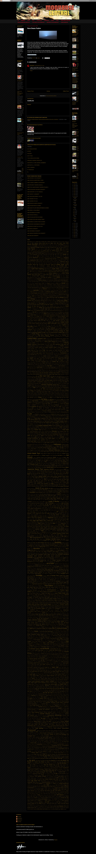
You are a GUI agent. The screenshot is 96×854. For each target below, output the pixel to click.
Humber (53, 458)
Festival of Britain (55, 410)
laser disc (63, 498)
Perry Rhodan (34, 588)
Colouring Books (31, 345)
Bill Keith (59, 296)
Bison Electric (38, 299)
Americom (55, 257)
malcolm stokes (56, 520)
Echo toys (64, 397)
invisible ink (60, 464)
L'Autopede (64, 494)
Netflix (57, 566)
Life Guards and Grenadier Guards (36, 503)
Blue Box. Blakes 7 (50, 304)
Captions (64, 325)
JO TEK (51, 473)
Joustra (67, 477)
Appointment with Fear (34, 270)
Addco (50, 250)
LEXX (61, 501)
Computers (66, 347)
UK (18, 20)
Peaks (40, 587)
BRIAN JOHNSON (55, 313)
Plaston (41, 594)
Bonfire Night (44, 309)
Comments (66, 345)
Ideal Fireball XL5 (51, 460)
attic (44, 277)
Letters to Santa (39, 501)
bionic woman (41, 297)
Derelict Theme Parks (44, 374)
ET (31, 405)
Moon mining (30, 551)
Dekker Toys (60, 371)
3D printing (61, 244)
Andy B (67, 261)
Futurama (42, 426)
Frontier (53, 425)
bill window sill (64, 296)
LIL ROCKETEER (41, 504)
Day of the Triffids (47, 370)
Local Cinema (61, 508)
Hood (55, 453)
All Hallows (42, 256)
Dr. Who (43, 389)
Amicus (58, 257)
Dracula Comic (52, 389)
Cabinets (64, 317)
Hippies (31, 450)
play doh (46, 594)
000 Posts (33, 241)
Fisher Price (48, 417)
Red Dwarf (54, 621)
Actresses (35, 250)
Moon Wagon (49, 553)
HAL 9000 (45, 444)
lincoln (50, 504)
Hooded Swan (59, 453)
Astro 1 (53, 274)
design (58, 374)
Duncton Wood (49, 390)
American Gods (50, 257)
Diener (67, 376)
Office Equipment (30, 578)
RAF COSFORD (57, 614)
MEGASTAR (66, 532)
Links (39, 507)
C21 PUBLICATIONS (32, 149)
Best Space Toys (34, 294)
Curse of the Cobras (31, 361)
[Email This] (45, 58)
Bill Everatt (56, 296)
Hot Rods (60, 455)
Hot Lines (55, 455)
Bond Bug (39, 309)
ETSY (38, 405)
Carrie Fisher (36, 328)
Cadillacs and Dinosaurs (33, 319)
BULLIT (55, 316)
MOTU (45, 558)
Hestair (58, 448)
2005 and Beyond (42, 244)
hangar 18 (43, 446)
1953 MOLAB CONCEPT (32, 235)
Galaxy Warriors (54, 428)
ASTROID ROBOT (36, 276)
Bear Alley (29, 293)
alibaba (61, 254)
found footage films (39, 422)
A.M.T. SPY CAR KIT (59, 246)
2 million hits (66, 241)
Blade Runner (60, 300)
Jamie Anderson (62, 467)
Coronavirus (63, 353)
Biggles (30, 296)
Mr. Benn (67, 558)
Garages (32, 429)
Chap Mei (67, 332)
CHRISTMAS (32, 338)
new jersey (61, 569)
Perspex (45, 588)
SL (27, 172)
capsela (35, 322)
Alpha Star (67, 256)
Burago (28, 317)
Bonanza (35, 309)
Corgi (43, 350)
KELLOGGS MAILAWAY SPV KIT (55, 485)
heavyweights (38, 448)
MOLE (28, 546)
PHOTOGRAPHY (51, 590)
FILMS (29, 414)
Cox (28, 357)
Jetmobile (38, 472)
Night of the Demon (52, 572)
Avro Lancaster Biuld (55, 280)
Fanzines (49, 409)
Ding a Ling (44, 377)
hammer (29, 446)
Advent (53, 250)
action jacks (47, 249)
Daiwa (38, 363)
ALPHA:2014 (29, 257)
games (28, 429)
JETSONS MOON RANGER (46, 472)
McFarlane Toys (35, 532)
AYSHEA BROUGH (64, 280)
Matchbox (37, 529)
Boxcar (48, 312)
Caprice (32, 322)
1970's (49, 241)
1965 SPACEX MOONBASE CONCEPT (36, 224)
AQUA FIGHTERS (41, 270)
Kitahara (33, 491)
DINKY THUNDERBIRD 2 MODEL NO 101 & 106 (43, 381)
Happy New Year (60, 446)
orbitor (41, 579)
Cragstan (52, 357)
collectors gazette (40, 344)
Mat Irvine (33, 529)
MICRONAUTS (30, 536)
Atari (61, 276)
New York (66, 570)
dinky (52, 377)
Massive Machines (36, 527)
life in (44, 503)
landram (44, 498)
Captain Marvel (57, 322)
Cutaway (67, 361)
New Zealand (30, 572)
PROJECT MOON (30, 602)
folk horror (47, 421)
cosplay (44, 355)
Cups (67, 360)
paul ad (43, 585)
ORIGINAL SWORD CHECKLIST (34, 160)
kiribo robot (29, 491)
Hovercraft (29, 458)
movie (56, 558)
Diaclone (30, 376)
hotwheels (38, 457)
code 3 (54, 342)
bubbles (64, 315)
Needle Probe (38, 566)
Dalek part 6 (51, 364)
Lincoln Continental (56, 504)
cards (49, 326)
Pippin (67, 591)
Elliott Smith (67, 400)
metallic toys (41, 534)
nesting (54, 566)
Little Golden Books (65, 507)
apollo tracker (62, 268)
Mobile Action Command (61, 540)
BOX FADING (39, 312)
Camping (58, 319)
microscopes (36, 536)
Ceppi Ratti (48, 332)
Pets (34, 590)
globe (46, 437)
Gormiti (56, 438)
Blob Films (48, 301)
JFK (57, 472)
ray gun (38, 618)
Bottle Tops (67, 310)
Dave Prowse (34, 367)
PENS (67, 587)
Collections (34, 344)
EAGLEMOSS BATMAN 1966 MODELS (39, 394)
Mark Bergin (35, 523)
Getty (38, 434)
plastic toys (37, 594)
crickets (40, 360)
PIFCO (36, 591)
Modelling (58, 542)
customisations (62, 361)
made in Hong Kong (32, 517)
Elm (32, 402)
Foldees (43, 421)
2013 (47, 244)
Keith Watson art (37, 485)
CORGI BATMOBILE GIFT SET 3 (45, 351)
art (28, 273)
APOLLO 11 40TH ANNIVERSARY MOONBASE (51, 267)
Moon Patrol (35, 551)
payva (37, 587)
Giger (39, 435)
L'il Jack (67, 494)
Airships (45, 253)
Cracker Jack (43, 357)
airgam (42, 253)
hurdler (59, 458)
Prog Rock (66, 601)
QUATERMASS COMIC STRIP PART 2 (47, 611)
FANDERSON (30, 409)
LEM (62, 499)
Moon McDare (66, 550)
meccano (44, 532)
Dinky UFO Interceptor (34, 383)
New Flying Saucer (49, 569)
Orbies (38, 579)
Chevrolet (29, 335)
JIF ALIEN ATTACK (61, 472)
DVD (33, 391)
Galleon (61, 428)
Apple (28, 270)
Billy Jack (36, 297)
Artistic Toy (60, 273)
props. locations (48, 608)
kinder (34, 489)
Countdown (48, 355)
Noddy (50, 573)
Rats (59, 617)
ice (35, 460)
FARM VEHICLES (61, 409)
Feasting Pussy (37, 410)
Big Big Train (61, 294)
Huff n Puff (49, 458)
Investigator (52, 464)
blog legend (41, 303)
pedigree (52, 587)
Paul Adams (49, 585)
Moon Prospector (48, 551)
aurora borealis (63, 277)
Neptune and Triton (49, 566)
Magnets (56, 519)
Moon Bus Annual (39, 550)
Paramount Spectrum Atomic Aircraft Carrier (52, 584)
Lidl (68, 501)
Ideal (47, 460)
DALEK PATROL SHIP (57, 364)
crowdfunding (51, 360)
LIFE (28, 503)
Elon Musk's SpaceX (37, 402)
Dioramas (49, 384)
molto (31, 546)
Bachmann (66, 281)
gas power (48, 429)
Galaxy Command (41, 428)
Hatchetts (44, 447)
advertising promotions (44, 251)
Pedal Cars (47, 587)
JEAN (38, 470)
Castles (67, 328)
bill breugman (40, 296)
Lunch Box (44, 516)
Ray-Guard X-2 (52, 618)
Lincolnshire (53, 505)
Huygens (63, 458)
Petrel (65, 588)
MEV (52, 534)
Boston (63, 310)
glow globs (49, 437)
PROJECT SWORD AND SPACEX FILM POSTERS (45, 602)
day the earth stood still (55, 370)
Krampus (49, 494)
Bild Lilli (36, 296)
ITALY (33, 20)
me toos (40, 532)
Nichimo (40, 572)
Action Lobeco (53, 249)
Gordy (46, 438)
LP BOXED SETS (63, 512)
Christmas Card (41, 338)
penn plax (64, 587)
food (58, 421)
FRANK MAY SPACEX (50, 424)
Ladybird (53, 496)
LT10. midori (47, 513)
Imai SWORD (64, 461)
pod (28, 597)
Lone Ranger (40, 510)
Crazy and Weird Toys (47, 358)
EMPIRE (55, 402)
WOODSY (32, 65)
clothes (33, 342)
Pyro (49, 610)
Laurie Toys (42, 499)
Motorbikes (36, 558)
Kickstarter (58, 488)
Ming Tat (65, 537)
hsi (46, 458)
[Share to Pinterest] (49, 58)
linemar (28, 507)
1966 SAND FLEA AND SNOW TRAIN (35, 219)
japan (67, 467)
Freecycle (29, 425)
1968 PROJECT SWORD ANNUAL (35, 184)
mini (68, 537)
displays (33, 386)
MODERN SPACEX (56, 543)
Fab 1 (55, 406)
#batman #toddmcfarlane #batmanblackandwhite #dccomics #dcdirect (42, 119)
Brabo (58, 312)
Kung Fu (59, 494)
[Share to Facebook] (48, 58)
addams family (46, 250)
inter (46, 464)
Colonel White (46, 344)
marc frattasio (58, 521)
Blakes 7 (66, 300)
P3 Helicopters (57, 581)
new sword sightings (39, 570)
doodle (58, 387)
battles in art (43, 291)
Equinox (44, 403)
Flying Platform (30, 421)
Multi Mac (35, 560)
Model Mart (46, 542)
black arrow (50, 299)
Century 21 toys (41, 332)
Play (44, 594)
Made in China (65, 516)
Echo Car (59, 397)
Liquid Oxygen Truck (46, 507)
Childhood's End (58, 335)
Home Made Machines (64, 451)
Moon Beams (62, 548)
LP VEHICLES (30, 169)
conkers (39, 348)
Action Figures (31, 249)
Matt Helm (38, 530)
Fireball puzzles (47, 414)
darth (28, 367)
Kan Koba (56, 483)
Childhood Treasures (49, 335)
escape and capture (56, 403)
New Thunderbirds (55, 570)
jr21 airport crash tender (56, 479)
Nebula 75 (33, 566)
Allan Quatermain (55, 256)
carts (57, 328)
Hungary (56, 458)
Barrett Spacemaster (52, 287)
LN (57, 508)
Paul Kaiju (56, 585)
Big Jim (65, 294)
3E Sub (65, 244)
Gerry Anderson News (55, 432)
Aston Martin (49, 274)
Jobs (54, 473)
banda (60, 283)
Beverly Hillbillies (40, 294)
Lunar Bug (50, 514)
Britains (28, 315)
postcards (46, 598)
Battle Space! (33, 291)
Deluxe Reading (36, 372)
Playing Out (59, 594)
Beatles (32, 293)
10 (46, 241)
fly (68, 419)
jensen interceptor (43, 470)
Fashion (67, 409)
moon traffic (44, 553)
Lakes (57, 496)
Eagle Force (59, 391)
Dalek (43, 363)
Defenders (47, 371)
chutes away (49, 340)
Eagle (43, 391)
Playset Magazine (36, 595)
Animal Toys (35, 264)
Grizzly (52, 441)
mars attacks (58, 523)
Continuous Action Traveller (54, 348)
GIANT (67, 434)
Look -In (49, 510)
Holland (62, 450)
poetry (30, 597)
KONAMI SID (54, 492)
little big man (57, 507)
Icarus (33, 460)
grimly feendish (46, 441)
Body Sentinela (66, 307)
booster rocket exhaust (48, 310)
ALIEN (64, 254)
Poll (59, 597)
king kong (45, 489)
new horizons (56, 569)
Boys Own (55, 312)
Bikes (33, 296)
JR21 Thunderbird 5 (55, 482)
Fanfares (35, 409)
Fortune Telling (32, 422)
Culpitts (61, 360)
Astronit (46, 276)
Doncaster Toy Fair (53, 387)
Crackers (48, 357)
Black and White (44, 299)
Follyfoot (51, 421)
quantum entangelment (54, 610)
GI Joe (63, 434)
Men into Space (49, 533)
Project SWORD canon (55, 604)
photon (58, 590)
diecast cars (64, 376)
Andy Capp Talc (30, 263)
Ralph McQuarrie (42, 615)
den (60, 372)
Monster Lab (60, 546)
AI (58, 251)
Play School (51, 594)
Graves (47, 439)
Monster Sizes (66, 546)
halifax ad (49, 444)
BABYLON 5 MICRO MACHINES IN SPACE (56, 281)
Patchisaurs (36, 585)
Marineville (31, 523)
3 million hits (51, 244)
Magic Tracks (48, 519)
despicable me (63, 374)
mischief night (40, 540)
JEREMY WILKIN (50, 470)
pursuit (45, 610)
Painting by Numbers (39, 582)
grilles (42, 441)
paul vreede (30, 587)
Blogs (62, 303)
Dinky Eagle (56, 377)
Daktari (41, 363)
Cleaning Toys (38, 341)
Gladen (67, 435)
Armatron (36, 271)
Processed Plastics (61, 600)
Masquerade (29, 527)
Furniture (37, 426)
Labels (28, 495)
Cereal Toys (61, 332)
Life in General (49, 503)
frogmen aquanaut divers (45, 425)
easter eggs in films (45, 397)
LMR (55, 508)
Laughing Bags (30, 499)
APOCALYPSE (30, 267)
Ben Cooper (54, 293)
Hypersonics (29, 460)
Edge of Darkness (57, 399)
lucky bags (52, 513)
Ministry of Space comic (31, 540)
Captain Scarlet (64, 322)
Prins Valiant (32, 600)
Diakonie (34, 376)
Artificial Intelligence (53, 273)
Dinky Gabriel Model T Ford (41, 378)
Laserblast (67, 498)
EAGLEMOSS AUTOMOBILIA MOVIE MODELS (46, 393)
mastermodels (50, 527)
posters (51, 598)
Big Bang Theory (55, 294)
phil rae (42, 590)
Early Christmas (65, 396)
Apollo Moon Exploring (37, 268)
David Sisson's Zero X (62, 368)
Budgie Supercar (43, 316)
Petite (62, 588)
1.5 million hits (43, 241)
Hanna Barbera (48, 446)
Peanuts (43, 587)
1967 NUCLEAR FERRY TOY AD (34, 196)
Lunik (48, 516)
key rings (51, 488)
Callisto (51, 319)
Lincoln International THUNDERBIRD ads (42, 505)
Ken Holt (67, 485)
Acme (68, 247)
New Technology (47, 570)
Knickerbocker (55, 491)
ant (55, 264)
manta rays (47, 521)
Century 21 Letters (43, 330)
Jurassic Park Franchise (42, 483)
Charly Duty (49, 333)
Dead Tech (38, 371)
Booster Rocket (40, 310)
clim (58, 341)
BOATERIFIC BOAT (35, 307)
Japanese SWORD (49, 469)
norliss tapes (29, 575)
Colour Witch (52, 344)
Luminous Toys (41, 514)
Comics (62, 346)
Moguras (56, 545)
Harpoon (28, 447)
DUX (30, 391)
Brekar (31, 313)
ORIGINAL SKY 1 (53, 579)
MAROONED (50, 523)
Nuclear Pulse (44, 576)
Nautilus (29, 566)
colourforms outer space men (62, 344)
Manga (38, 521)
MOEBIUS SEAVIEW (49, 545)
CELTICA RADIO (50, 329)
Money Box (42, 546)
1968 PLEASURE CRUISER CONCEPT (36, 189)
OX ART (52, 581)
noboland (43, 573)
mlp (53, 540)
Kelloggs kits (46, 485)
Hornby (67, 453)
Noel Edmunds (54, 573)
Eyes (52, 406)
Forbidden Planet (63, 421)
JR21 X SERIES (30, 167)
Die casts (52, 376)
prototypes (57, 608)
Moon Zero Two (55, 553)
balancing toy (53, 283)
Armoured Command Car (43, 271)
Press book (67, 598)
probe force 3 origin (52, 600)
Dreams (63, 389)
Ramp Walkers (56, 615)
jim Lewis (33, 473)
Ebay (51, 397)
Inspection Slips (42, 464)
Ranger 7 (36, 617)
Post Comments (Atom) (51, 95)
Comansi (37, 345)
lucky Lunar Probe (58, 513)
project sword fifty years (56, 605)
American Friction (43, 257)
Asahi (42, 274)
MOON (51, 548)
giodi (49, 435)
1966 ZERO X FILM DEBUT (33, 210)
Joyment (32, 479)
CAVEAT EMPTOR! (64, 22)
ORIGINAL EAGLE (46, 579)
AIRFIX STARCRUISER (36, 253)
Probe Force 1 (38, 600)
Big (51, 294)
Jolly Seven (45, 477)
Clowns (48, 342)
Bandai (63, 283)
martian (67, 523)
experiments (62, 405)
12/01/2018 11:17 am (39, 65)
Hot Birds (51, 455)
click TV (42, 341)
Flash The (32, 418)
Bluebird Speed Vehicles (58, 306)
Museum (29, 561)
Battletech (56, 291)
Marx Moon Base (41, 526)
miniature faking (42, 539)
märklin (46, 523)
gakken (28, 428)
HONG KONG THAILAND (65, 20)
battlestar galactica (50, 291)
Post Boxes (35, 598)
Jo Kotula (48, 473)
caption (60, 324)
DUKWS (38, 390)
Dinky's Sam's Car (38, 384)
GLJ (43, 437)
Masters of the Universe (58, 527)
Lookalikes (62, 510)
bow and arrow (29, 312)
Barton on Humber (65, 287)
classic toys (33, 341)
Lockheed (67, 508)
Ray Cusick (62, 617)
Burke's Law (41, 317)
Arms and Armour (52, 271)
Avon (50, 280)
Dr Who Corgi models (36, 389)
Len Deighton (66, 499)
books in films (33, 310)
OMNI (56, 578)
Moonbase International (63, 554)
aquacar (46, 270)
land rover (41, 498)
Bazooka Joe (61, 291)
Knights (60, 491)
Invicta (56, 464)
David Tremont (31, 370)
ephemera (37, 403)
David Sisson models (35, 368)
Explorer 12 (35, 406)
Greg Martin (39, 441)
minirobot (67, 539)
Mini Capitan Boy (30, 539)
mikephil (47, 537)
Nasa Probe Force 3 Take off (58, 565)
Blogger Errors (58, 303)
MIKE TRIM (43, 537)
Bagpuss (48, 283)
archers (59, 270)
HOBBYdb (42, 450)
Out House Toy (41, 581)
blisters (44, 301)
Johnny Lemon (42, 476)
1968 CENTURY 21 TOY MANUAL (35, 191)
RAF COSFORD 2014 (65, 614)
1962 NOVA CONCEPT (32, 228)
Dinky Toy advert (57, 381)
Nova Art (49, 575)
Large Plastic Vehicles (55, 498)
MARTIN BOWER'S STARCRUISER (42, 524)
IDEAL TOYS (66, 460)
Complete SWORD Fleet (39, 347)
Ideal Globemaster (58, 460)
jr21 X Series (63, 482)
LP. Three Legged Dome (36, 513)
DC (60, 370)
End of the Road (60, 402)
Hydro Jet (67, 458)
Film (67, 410)
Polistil (55, 597)
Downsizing (29, 389)
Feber (41, 410)
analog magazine (41, 258)
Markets (43, 523)
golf (39, 438)
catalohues (29, 329)
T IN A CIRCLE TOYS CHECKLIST (38, 22)
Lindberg (67, 505)
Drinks (31, 390)
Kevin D (38, 488)
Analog (37, 258)
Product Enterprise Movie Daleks (51, 601)
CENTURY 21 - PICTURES (33, 165)
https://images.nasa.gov (31, 54)
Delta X (31, 372)
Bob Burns (50, 307)
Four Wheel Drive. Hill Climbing (51, 422)
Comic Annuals (49, 345)
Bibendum (47, 294)
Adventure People (36, 251)
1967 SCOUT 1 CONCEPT (33, 194)
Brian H (49, 313)
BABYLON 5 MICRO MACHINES (42, 281)
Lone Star (45, 510)
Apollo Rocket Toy (48, 268)
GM (52, 437)
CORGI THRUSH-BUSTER (47, 353)
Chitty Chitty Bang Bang (40, 336)
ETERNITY (34, 405)
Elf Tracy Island (59, 400)
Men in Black (43, 533)
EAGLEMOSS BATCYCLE (59, 393)
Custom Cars (48, 361)
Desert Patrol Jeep (53, 374)
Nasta (64, 565)
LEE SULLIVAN (50, 499)
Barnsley (47, 287)
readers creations (42, 620)
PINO (61, 591)
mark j (39, 523)
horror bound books (35, 455)
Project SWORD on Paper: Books (44, 607)
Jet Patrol (29, 472)
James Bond (50, 467)
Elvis (43, 402)
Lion (41, 507)
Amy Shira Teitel (32, 258)
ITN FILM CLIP (60, 465)
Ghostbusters (56, 434)
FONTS (55, 421)
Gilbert (42, 435)
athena (64, 276)
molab (67, 545)
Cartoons (52, 328)
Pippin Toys (29, 593)
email (45, 402)
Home (48, 91)
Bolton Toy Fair (30, 309)
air (59, 251)
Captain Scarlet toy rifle (42, 324)
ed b (40, 399)
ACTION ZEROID (30, 250)
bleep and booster (36, 301)
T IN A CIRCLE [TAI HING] (33, 158)
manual (50, 521)
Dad (36, 363)
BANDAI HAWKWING (57, 284)
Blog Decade (52, 301)
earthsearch (36, 397)
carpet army (66, 326)
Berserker (29, 294)
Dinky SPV (64, 380)
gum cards (47, 442)
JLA (46, 473)
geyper (40, 434)
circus (56, 340)
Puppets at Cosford (40, 610)
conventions (61, 348)
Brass (64, 312)
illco (43, 461)
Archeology (55, 270)
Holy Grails (39, 451)
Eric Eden (48, 403)
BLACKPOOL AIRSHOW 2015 (41, 300)
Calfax (45, 319)
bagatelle (36, 283)
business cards (55, 317)
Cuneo (65, 360)
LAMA (67, 496)
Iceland (42, 460)
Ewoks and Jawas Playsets (48, 405)
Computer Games (52, 347)
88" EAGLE (40, 246)
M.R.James (56, 516)
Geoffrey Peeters (41, 431)
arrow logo (66, 271)
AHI (57, 251)
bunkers (67, 316)
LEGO (55, 499)
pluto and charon (57, 595)
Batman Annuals (30, 290)
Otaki (28, 581)
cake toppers (41, 319)
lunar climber (56, 514)
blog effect (57, 301)
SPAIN (28, 20)
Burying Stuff (46, 317)
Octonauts (61, 576)
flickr (42, 419)
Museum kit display (36, 561)
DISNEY (29, 386)
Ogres (36, 578)
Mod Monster (41, 542)
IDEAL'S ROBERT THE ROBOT (33, 461)
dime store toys (35, 377)
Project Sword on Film (32, 607)
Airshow (48, 253)
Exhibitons (56, 405)
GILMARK (46, 435)
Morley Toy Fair (55, 557)
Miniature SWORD (51, 539)
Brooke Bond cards (47, 315)
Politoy (57, 597)
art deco (30, 273)
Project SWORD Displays (35, 605)
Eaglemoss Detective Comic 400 (43, 396)
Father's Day (29, 410)
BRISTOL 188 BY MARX (63, 313)
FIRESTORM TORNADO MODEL (52, 415)
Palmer (47, 582)
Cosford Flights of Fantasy (41, 354)
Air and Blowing (63, 251)
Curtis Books (38, 361)
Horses (43, 455)
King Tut (63, 489)
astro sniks (29, 276)
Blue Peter (36, 306)
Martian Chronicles (31, 524)
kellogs (64, 485)
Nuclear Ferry (55, 575)
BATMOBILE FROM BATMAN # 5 (45, 290)
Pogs (33, 597)
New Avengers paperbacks (36, 568)
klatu (42, 491)
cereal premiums (54, 332)
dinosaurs (44, 384)
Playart (55, 594)
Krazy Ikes (53, 494)
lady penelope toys (48, 496)
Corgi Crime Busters (55, 351)
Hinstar (28, 450)
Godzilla (62, 437)
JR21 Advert (49, 479)
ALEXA (58, 254)
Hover (54, 457)
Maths (34, 530)
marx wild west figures (58, 526)
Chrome (39, 340)
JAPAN (52, 20)
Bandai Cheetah (36, 284)
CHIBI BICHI (41, 335)
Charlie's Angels (43, 333)
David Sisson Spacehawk (43, 368)
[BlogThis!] (46, 58)
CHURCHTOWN (44, 340)
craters (41, 358)
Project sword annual (60, 602)
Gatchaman (56, 429)
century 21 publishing (32, 332)
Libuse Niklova (64, 501)
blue (68, 303)
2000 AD (29, 243)
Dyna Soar (39, 391)
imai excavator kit (50, 461)
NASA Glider (41, 565)
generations (35, 431)
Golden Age (66, 437)
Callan (48, 319)
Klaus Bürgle (46, 491)
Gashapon (52, 429)
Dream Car (58, 389)
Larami (48, 498)
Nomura (59, 573)
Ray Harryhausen (45, 618)
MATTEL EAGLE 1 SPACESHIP (50, 530)
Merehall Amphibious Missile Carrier (60, 533)
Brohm (42, 315)
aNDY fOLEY (36, 263)
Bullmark (59, 316)
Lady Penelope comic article (61, 495)
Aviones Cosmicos (42, 280)
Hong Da (52, 453)
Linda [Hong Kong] (61, 505)
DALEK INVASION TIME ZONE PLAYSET (59, 363)
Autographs (39, 278)
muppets (67, 560)
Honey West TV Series (45, 453)
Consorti (47, 348)
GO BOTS (57, 437)
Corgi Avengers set (50, 350)
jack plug (41, 467)
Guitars (39, 442)
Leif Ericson (59, 499)
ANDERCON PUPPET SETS (63, 260)
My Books (52, 561)
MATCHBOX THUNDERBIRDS (57, 529)
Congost (35, 348)
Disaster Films (56, 384)
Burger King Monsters (34, 317)
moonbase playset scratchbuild (52, 556)
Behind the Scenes (41, 293)
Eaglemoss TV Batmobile (54, 396)
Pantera (54, 582)
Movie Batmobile (60, 558)
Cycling (28, 363)
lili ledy (46, 504)
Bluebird (51, 306)
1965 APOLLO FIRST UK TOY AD (34, 226)
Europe (40, 405)
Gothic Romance (62, 438)
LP (57, 512)
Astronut (50, 276)
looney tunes (66, 510)
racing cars (33, 614)
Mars (54, 523)
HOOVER (29, 153)
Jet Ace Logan (59, 470)
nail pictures (60, 563)
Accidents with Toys (54, 247)
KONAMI (40, 492)
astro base (58, 274)
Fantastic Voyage (44, 409)
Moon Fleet (55, 550)
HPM (44, 458)
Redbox (58, 621)
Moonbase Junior (32, 556)
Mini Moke (37, 539)
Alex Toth (54, 254)
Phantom (39, 590)
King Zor (67, 489)
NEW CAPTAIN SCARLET (57, 568)
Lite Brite (52, 507)
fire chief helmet (41, 414)
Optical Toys (34, 579)
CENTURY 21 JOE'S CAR (33, 330)
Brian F (46, 313)
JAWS (65, 469)
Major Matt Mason (38, 520)
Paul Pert (67, 585)
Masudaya (29, 529)
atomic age (29, 277)
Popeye (28, 598)
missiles (45, 540)
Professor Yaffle (61, 601)
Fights (65, 410)
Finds (33, 414)
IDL (39, 461)
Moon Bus (33, 550)
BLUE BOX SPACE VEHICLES (38, 304)
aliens (38, 256)
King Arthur (40, 489)
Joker (34, 477)
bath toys (40, 288)
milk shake (53, 537)
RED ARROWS (49, 621)
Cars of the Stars (46, 328)
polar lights (44, 597)
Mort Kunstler (60, 557)
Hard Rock (66, 446)
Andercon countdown (54, 260)
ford (68, 421)
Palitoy (44, 582)
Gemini (31, 431)
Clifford (46, 341)
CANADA (62, 319)
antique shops (60, 264)
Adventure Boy (29, 251)
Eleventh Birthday (49, 400)
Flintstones (60, 419)
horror (28, 455)
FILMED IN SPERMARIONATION (50, 412)
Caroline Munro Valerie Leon (59, 326)
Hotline (34, 457)
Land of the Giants (34, 498)
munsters (63, 560)
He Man (61, 447)
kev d (34, 488)
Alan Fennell (59, 253)
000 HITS (29, 241)
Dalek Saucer (64, 364)
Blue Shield (41, 306)
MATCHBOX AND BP (45, 529)
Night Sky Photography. (61, 572)
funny (65, 425)
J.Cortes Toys (33, 467)
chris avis (52, 336)
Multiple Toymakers (56, 560)
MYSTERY (50, 563)
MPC (64, 558)
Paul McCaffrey (61, 585)
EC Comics (54, 397)
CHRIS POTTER (57, 336)
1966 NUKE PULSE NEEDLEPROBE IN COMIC (38, 207)
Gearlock (60, 429)
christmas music (65, 338)
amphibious (66, 257)
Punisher (63, 608)
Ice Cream (38, 460)
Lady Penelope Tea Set (39, 496)
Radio (47, 614)
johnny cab (29, 476)
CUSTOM (43, 361)
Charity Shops (35, 334)
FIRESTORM (43, 415)
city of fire (59, 340)
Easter (40, 397)
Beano (67, 291)
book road (62, 309)
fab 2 (58, 406)
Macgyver (60, 516)
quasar (61, 610)
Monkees (48, 546)
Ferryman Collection (46, 410)
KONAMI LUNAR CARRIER (47, 492)
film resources (36, 412)
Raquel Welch (49, 617)
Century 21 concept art (64, 329)
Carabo (44, 326)
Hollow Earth (66, 450)
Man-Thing (67, 520)
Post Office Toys (41, 598)
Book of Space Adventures (55, 309)
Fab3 (65, 406)
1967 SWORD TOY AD (32, 198)
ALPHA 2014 (61, 256)
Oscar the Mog (66, 579)
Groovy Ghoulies (57, 441)
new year (62, 570)
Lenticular (29, 501)
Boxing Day (51, 312)
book (49, 309)
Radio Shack (51, 614)
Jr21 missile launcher (42, 480)
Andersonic (62, 261)
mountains (52, 558)
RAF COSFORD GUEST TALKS (32, 615)
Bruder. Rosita (60, 315)
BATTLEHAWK (38, 291)
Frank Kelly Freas (42, 424)
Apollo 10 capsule (39, 267)
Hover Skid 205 (60, 457)
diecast (60, 376)
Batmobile (36, 290)
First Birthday (32, 416)
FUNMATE (62, 425)
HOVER (29, 151)
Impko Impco (57, 463)
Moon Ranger (55, 551)
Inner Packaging (31, 464)
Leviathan (46, 501)
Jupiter (35, 483)
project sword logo (65, 605)
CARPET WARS (30, 328)
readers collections (32, 620)
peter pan (59, 588)
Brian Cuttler (41, 313)
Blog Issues (37, 303)
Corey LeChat (39, 350)
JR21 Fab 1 (30, 480)
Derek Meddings (36, 374)
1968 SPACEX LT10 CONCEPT (34, 178)
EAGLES (60, 396)
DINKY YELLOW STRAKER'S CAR (57, 383)
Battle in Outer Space (60, 290)
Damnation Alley (44, 365)
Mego (28, 533)
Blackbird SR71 (30, 300)
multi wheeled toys (41, 560)
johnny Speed (29, 477)
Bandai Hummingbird (65, 284)
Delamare (65, 371)
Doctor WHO (47, 386)
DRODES (35, 390)
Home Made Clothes (45, 451)
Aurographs (54, 277)
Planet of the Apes (46, 593)
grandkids (29, 439)
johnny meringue (58, 476)
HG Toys (62, 448)
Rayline (56, 618)
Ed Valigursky (51, 399)
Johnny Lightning (50, 476)
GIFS (28, 435)
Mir (37, 540)
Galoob (64, 428)
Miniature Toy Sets (60, 539)
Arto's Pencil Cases (36, 274)
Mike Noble (64, 536)
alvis (39, 257)
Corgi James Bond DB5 (64, 351)
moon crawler (50, 550)
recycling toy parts (42, 621)
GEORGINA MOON (48, 431)
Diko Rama (29, 377)
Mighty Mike (59, 536)
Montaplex (43, 548)
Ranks (40, 617)
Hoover (63, 453)
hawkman (58, 447)
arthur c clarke (45, 273)
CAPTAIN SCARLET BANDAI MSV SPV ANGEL (37, 323)
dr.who (47, 389)
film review (42, 412)
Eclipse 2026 (32, 399)
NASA (37, 565)
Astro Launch (62, 274)
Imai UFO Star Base (36, 463)
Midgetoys (41, 536)
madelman (39, 517)
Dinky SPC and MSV (57, 380)
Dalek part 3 (37, 364)
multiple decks (49, 560)
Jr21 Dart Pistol (65, 479)
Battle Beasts (53, 290)
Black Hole (66, 299)
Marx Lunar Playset (34, 526)
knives (28, 492)
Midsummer (48, 536)
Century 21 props (64, 331)
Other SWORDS (33, 581)
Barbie (43, 287)
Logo (33, 510)
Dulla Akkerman (43, 390)
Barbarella (40, 287)
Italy (56, 465)
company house (30, 347)
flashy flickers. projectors (40, 418)
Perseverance (40, 588)
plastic (56, 593)
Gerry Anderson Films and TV (44, 432)
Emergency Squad (49, 402)
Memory (39, 533)
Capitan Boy (62, 320)
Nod (48, 573)
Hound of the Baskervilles (46, 457)
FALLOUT (47, 407)
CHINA (57, 20)
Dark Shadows (62, 365)
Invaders (48, 464)
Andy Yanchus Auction (61, 263)
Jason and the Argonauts (58, 469)
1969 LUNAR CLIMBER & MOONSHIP (36, 182)
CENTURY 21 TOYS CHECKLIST (53, 22)
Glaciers (64, 435)
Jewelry (54, 472)
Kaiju (52, 483)
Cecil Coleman (41, 329)
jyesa (49, 483)
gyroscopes (29, 444)
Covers (56, 355)
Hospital (47, 455)
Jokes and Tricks (39, 477)
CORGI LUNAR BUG (31, 353)
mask (64, 526)
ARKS (33, 271)
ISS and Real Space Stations (48, 465)
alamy (56, 253)
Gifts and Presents (34, 435)
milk (50, 537)
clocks (60, 341)
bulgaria (47, 316)
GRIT (50, 441)
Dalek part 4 (42, 364)
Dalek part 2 (33, 364)
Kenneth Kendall (30, 488)
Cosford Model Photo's (60, 354)
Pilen (38, 591)
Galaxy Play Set (47, 428)
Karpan (59, 483)
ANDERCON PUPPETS (31, 261)
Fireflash (36, 415)
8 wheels (35, 246)
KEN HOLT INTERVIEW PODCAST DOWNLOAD (35, 486)
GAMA (67, 428)
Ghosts (60, 434)
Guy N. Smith (66, 442)
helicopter (49, 448)
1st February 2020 (61, 241)
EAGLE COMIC (47, 391)
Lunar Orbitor (39, 516)
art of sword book (35, 273)
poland (40, 597)
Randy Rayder (66, 615)
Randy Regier (29, 617)
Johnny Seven (65, 476)
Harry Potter (40, 447)
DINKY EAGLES (61, 377)
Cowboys (67, 355)
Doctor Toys (41, 386)
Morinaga (35, 557)
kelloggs (41, 485)
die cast (37, 376)
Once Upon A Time (60, 578)
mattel (42, 530)
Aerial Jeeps (52, 251)
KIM (32, 489)
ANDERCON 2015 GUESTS (44, 260)
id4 (44, 460)
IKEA (41, 461)
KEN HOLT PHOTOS (48, 486)
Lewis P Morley (53, 501)
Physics (33, 591)
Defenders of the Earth (53, 371)
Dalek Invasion (48, 363)
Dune (54, 390)
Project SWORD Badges (45, 604)
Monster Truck (30, 548)
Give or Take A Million (58, 435)
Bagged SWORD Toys (42, 283)
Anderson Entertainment (47, 261)
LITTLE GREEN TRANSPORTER (34, 508)
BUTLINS (60, 317)
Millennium (62, 537)
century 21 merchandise (52, 330)
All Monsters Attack (48, 256)
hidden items (66, 448)
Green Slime (33, 441)
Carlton (52, 326)
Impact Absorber (46, 463)
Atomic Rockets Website (36, 277)
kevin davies (45, 488)
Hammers (33, 446)
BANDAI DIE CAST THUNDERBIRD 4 (46, 284)
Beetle (35, 293)
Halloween (57, 444)
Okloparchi (44, 578)
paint (68, 581)
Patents (39, 585)
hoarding (38, 450)
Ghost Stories (49, 434)
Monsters (36, 548)
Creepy (32, 360)
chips (34, 336)
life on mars (56, 503)
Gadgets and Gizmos (64, 426)
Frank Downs (36, 424)
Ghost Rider (44, 434)
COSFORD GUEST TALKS (51, 354)
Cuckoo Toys (57, 360)
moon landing (60, 550)
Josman (60, 477)
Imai (45, 461)
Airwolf (51, 253)
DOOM (61, 387)
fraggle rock (66, 422)
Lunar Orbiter (34, 516)
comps (46, 347)
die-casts (56, 376)
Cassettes (60, 328)
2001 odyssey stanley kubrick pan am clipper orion (44, 243)
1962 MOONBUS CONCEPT (33, 231)
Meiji (31, 533)
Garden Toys (37, 429)
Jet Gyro (63, 470)
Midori (44, 536)
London (36, 510)
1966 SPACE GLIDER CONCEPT (34, 203)
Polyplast (62, 597)
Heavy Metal (33, 448)
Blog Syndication (52, 303)
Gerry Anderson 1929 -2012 (63, 431)
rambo (52, 615)
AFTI (55, 251)
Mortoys (64, 557)
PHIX (45, 590)
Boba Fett (61, 307)
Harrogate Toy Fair (34, 447)
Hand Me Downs (38, 446)
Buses (50, 317)
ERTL (52, 403)
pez (36, 590)
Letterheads (34, 501)
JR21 (45, 479)
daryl (30, 367)
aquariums (50, 270)
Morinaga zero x (40, 557)
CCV (37, 329)
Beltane (50, 293)
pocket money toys (65, 595)
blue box (29, 304)
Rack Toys (38, 614)
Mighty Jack (53, 536)
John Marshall (44, 474)
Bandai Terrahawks (62, 285)
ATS (42, 277)
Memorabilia (34, 533)
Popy (32, 598)
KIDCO (61, 488)
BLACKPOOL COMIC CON (52, 300)
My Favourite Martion (63, 561)
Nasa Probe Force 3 (48, 565)
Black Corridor (61, 299)
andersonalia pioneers (56, 261)
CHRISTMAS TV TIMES (32, 340)
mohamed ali (60, 545)
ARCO (62, 270)
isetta (36, 465)
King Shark (59, 489)
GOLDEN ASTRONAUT (32, 438)
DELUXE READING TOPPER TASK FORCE (49, 372)
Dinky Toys (62, 381)
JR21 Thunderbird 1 (61, 480)
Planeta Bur (52, 593)
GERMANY (23, 20)
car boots (35, 326)
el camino (40, 400)
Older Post (66, 91)
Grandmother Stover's (36, 439)
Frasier (64, 424)
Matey (31, 530)
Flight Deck (45, 419)
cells (45, 329)
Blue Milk (32, 306)
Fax (33, 410)
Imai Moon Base (57, 461)
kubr (55, 494)
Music (41, 561)
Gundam (56, 442)
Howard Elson (40, 458)
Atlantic (67, 276)
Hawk (54, 447)
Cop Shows (67, 348)
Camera (54, 319)
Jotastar (64, 477)
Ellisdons (29, 402)
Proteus (53, 608)
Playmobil (66, 594)
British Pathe (33, 315)
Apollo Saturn (55, 268)
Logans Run (29, 510)
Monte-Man (47, 548)
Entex (30, 403)
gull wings (42, 442)
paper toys (66, 582)
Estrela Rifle (62, 403)
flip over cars (65, 419)
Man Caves (62, 520)
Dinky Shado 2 (50, 380)
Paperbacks (34, 584)
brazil (28, 313)
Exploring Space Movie (47, 406)
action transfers (65, 249)
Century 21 (56, 329)
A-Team (53, 246)
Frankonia (57, 424)
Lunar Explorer (63, 514)
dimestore (40, 377)
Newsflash (36, 572)
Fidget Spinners (61, 410)
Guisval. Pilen (35, 442)
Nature (67, 565)
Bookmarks (67, 309)
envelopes (33, 403)
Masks (67, 526)
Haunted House (50, 447)
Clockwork (64, 341)
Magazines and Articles (59, 517)
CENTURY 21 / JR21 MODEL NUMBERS (36, 162)
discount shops (66, 384)
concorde (32, 348)
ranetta (33, 617)
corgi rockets (39, 353)
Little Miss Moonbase (45, 508)
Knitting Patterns (65, 491)
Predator (55, 598)
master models (43, 527)
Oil (37, 578)
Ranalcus (61, 615)
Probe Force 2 (45, 600)
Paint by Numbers (31, 582)
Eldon (43, 400)
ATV (46, 277)
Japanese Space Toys (35, 469)
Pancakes (51, 582)
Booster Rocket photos (57, 310)
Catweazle (34, 329)
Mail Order (60, 519)
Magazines (51, 517)
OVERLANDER (47, 581)
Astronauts (42, 276)
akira (54, 253)
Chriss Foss (63, 336)
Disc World (61, 384)
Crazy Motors (54, 358)
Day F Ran (42, 370)
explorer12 (40, 406)
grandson (43, 439)
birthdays (32, 299)
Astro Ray (67, 274)
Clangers (64, 340)
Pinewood (58, 591)
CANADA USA (39, 20)
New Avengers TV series (46, 568)
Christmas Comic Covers (50, 338)
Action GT (43, 249)
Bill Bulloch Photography (48, 296)
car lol (38, 326)
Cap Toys (51, 320)
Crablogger (31, 357)
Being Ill (47, 293)
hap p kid (54, 446)
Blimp (42, 301)
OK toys (40, 578)
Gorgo (49, 438)
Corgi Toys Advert (57, 353)
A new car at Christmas (48, 246)
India (61, 463)
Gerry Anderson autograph (32, 432)
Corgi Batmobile (35, 351)
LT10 (43, 513)
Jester (54, 470)
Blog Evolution (62, 301)
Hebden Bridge (44, 448)
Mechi (52, 532)
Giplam (51, 435)
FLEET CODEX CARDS (51, 418)
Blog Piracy (47, 303)
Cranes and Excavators (59, 357)
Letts (43, 501)
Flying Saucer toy (38, 421)
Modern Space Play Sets (47, 543)
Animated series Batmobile (44, 264)
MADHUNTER (44, 517)
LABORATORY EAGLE (34, 495)
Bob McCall (56, 307)
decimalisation (42, 371)
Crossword (47, 360)
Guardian (62, 441)
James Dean (56, 467)
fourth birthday (61, 422)
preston (28, 600)
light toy (59, 503)
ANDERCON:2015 (39, 261)
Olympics (52, 578)
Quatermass (66, 610)
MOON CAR (44, 550)
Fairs (32, 407)
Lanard (28, 498)
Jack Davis (38, 467)
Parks (67, 583)
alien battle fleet (33, 256)
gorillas (53, 438)
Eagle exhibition (54, 391)
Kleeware (50, 491)
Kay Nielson (63, 483)
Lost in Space (44, 511)
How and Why (35, 458)
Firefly (39, 415)
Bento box (67, 293)
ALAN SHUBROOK (34, 254)
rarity (53, 617)
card (47, 326)
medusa (54, 532)
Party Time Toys (30, 585)
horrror (40, 455)
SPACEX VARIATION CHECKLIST (24, 22)
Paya (34, 587)
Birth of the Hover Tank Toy (53, 297)
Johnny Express (35, 476)
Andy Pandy (41, 263)
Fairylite (40, 407)
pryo (61, 608)
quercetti (29, 612)
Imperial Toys (52, 463)
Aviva (48, 280)
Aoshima (67, 264)
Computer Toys (60, 347)
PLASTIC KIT (32, 594)
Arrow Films (61, 271)
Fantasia (38, 409)
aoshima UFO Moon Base (52, 265)
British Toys (39, 315)
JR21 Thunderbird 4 (47, 482)
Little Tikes (51, 508)
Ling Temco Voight (34, 507)
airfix (68, 251)
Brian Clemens (35, 313)
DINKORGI (49, 377)
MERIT (28, 534)
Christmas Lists (59, 338)
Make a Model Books (48, 520)
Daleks (39, 365)
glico (35, 437)
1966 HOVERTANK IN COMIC (34, 205)
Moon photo (41, 551)
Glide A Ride (40, 437)
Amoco (62, 257)
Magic (65, 517)
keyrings (54, 488)
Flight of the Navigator (52, 419)
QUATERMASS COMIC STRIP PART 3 (62, 611)
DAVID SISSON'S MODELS (53, 368)
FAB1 (60, 406)
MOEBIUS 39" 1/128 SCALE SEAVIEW (37, 545)
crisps (43, 360)
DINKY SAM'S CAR (42, 380)
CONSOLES (43, 348)
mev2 (58, 534)
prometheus (38, 608)
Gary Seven (44, 429)
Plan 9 (40, 593)
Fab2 (63, 406)
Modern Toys (62, 543)
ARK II (31, 271)
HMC (36, 450)
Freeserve (33, 425)
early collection (30, 397)
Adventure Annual (65, 250)
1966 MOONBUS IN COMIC (33, 212)
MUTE (48, 561)
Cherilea (67, 333)
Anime (52, 264)
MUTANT (45, 561)
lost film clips (38, 511)
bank (33, 287)
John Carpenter (34, 474)
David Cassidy (45, 367)
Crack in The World (37, 357)
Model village (51, 542)
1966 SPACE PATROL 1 (32, 214)
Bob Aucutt (45, 307)
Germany (54, 431)
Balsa (57, 283)
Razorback (60, 618)
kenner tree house (65, 486)
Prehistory (59, 598)
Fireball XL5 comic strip (60, 414)
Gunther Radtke (61, 442)
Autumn (55, 278)
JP (34, 479)
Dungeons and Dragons (60, 390)
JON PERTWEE (55, 477)
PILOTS (54, 591)
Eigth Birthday (35, 400)
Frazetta (67, 424)
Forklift (28, 422)
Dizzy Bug (37, 386)
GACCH (57, 426)
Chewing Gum (34, 335)
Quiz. (47, 612)
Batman (45, 289)
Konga (58, 492)
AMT (28, 258)
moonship (29, 557)
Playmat (62, 594)
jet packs (67, 470)
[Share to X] (47, 58)
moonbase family (54, 554)
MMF (55, 540)
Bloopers (65, 303)
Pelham (56, 587)
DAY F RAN (30, 155)
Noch (46, 573)
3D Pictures (56, 244)
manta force (42, 521)
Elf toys (54, 400)
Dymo (35, 391)
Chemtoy (63, 333)
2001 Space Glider (61, 243)
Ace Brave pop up (62, 247)
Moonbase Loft (41, 556)
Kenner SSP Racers (56, 486)
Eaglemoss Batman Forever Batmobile (54, 394)
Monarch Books (36, 546)
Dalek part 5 (46, 364)
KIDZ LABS (29, 489)
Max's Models (66, 530)
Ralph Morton (48, 615)
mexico (61, 534)
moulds (48, 558)
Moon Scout (40, 553)
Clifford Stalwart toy (52, 341)
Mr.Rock (28, 560)
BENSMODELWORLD (61, 293)
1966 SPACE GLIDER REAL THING (35, 180)
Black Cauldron (55, 299)
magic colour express (34, 519)
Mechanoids (48, 532)
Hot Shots (64, 455)
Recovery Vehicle (34, 621)
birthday (62, 297)
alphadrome (35, 257)
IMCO (42, 463)
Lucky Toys (64, 513)
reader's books (66, 618)
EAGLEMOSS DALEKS (33, 396)
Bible (50, 294)
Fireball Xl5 (53, 414)
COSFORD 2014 (33, 354)
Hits (34, 450)
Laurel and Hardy (36, 499)
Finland (36, 414)
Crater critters (36, 358)
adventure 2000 (59, 250)
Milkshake (58, 537)
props (43, 608)
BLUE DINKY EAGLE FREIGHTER (60, 304)
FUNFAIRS (57, 425)
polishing (51, 597)
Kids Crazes (66, 488)
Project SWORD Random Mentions (59, 607)
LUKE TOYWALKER (34, 514)
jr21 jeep (36, 480)
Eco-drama (36, 399)
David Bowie (39, 367)
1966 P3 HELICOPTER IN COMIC (35, 217)
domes (43, 387)
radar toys (43, 614)
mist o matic (49, 540)
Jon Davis (50, 477)
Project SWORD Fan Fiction (45, 605)
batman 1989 (60, 288)
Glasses (28, 437)
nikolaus (32, 573)
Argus (28, 271)
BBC (65, 291)
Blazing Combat (30, 301)
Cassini (63, 328)
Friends (36, 425)
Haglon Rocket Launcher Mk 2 (37, 444)
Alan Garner (65, 253)
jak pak (45, 467)
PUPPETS (32, 610)
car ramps (41, 326)
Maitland (64, 519)
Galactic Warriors (34, 428)
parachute (40, 584)
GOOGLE (43, 438)
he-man (65, 447)
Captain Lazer (51, 322)
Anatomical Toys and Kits (50, 258)
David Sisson (58, 367)
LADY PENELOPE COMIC (50, 495)
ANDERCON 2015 (34, 260)
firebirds (32, 415)
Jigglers (67, 472)
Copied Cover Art (31, 350)
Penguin (59, 587)
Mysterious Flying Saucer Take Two (40, 563)
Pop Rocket (66, 597)
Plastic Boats (61, 593)
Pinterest (64, 591)
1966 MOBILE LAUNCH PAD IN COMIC (36, 221)
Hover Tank (66, 457)
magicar (52, 519)
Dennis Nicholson (65, 372)
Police (48, 597)
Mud (31, 560)
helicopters (54, 448)
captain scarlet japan (52, 323)
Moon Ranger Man (34, 553)
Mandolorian (34, 521)
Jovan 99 (29, 479)
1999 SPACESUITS (53, 241)
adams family (40, 250)
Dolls (34, 387)
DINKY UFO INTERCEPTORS (45, 383)
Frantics (61, 424)
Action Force (38, 249)
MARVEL (60, 525)
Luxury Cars (51, 516)
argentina (67, 270)
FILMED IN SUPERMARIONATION (62, 412)
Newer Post (30, 91)
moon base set (56, 548)
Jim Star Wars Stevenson (40, 473)
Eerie (62, 399)
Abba (48, 247)
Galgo (59, 428)
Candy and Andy (42, 320)
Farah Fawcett (55, 409)
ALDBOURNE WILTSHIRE (47, 254)
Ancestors (58, 258)
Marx (63, 525)
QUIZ (43, 613)
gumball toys (52, 442)
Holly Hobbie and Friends (31, 451)
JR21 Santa (50, 480)
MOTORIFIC (42, 558)
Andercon (62, 258)
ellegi (63, 400)
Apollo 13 (61, 267)
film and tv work (30, 412)
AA (63, 246)
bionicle (45, 297)
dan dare (49, 366)
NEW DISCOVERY (41, 569)
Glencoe (32, 437)
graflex (67, 438)
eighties (30, 400)
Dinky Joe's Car (62, 378)
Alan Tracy (40, 254)
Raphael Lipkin (44, 617)
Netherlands (61, 566)
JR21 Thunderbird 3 (38, 482)
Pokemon (36, 597)
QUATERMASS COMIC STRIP (33, 611)
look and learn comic (55, 510)
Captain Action (39, 322)
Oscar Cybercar (60, 579)
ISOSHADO (39, 465)
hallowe (52, 444)
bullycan (63, 316)
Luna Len (46, 514)
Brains (61, 312)
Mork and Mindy (48, 557)
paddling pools (63, 581)
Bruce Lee (54, 315)
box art (34, 312)
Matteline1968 (59, 530)
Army (58, 271)
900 (42, 246)
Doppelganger (66, 387)
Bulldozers (52, 316)
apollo (35, 267)
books (28, 310)
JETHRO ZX (34, 472)
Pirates (37, 593)
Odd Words (66, 577)
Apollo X (67, 268)
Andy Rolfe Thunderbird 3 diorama (49, 263)
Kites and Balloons (38, 491)
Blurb (64, 306)
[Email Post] (43, 58)
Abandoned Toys (43, 247)
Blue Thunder (47, 306)
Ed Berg (44, 399)
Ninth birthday (38, 573)
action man (59, 249)
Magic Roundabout (41, 519)
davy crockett (37, 370)
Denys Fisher (30, 374)
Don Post (47, 387)
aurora (58, 277)
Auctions (50, 277)
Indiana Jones (65, 463)
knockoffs (32, 492)
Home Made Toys (33, 453)
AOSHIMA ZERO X (64, 266)
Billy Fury (32, 297)
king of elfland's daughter (52, 489)
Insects (36, 464)
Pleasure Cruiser (47, 595)
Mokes (64, 545)
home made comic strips (54, 451)
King (37, 489)
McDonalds (29, 532)
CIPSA (54, 340)
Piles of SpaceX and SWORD (46, 591)
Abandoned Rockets (35, 247)
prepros (63, 598)
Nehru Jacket (43, 566)
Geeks (28, 431)
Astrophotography (56, 276)
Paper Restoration (60, 582)
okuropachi (49, 578)
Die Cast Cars (45, 376)
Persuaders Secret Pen (51, 588)
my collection (57, 561)
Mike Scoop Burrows (35, 537)
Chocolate (48, 336)
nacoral (56, 563)
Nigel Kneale (45, 572)
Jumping (31, 483)
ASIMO (44, 274)
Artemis (41, 273)
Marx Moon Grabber (50, 526)
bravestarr (67, 312)
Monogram (52, 546)
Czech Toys (33, 363)
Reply (31, 70)
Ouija (38, 581)
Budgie (37, 316)
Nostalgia (39, 575)
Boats (40, 307)
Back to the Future (30, 283)
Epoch (41, 403)
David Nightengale (52, 367)
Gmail (54, 437)
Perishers (29, 588)
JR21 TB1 (55, 480)
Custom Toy (55, 361)
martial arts (63, 523)
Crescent (36, 360)
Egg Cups (65, 399)
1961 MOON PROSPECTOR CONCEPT (36, 233)
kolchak (36, 492)
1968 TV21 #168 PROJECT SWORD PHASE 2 (37, 187)
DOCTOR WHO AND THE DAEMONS (58, 386)
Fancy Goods (65, 407)
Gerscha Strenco (33, 434)
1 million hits (37, 241)
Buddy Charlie (33, 316)
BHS (44, 294)
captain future (44, 322)
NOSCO (33, 575)
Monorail (55, 546)
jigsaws (29, 473)
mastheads (67, 527)
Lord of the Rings (31, 512)
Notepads (44, 575)
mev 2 (55, 534)
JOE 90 (57, 473)
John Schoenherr (60, 474)
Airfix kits (29, 253)
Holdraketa (46, 450)
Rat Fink (56, 617)
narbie (34, 565)
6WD (32, 246)
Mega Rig (62, 532)
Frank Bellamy (30, 424)
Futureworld (46, 426)
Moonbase (61, 553)
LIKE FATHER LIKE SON (32, 504)
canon (47, 320)
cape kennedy (56, 320)
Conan (28, 348)
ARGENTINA (46, 20)
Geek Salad (65, 429)
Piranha (33, 593)
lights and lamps (65, 503)
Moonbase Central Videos (44, 554)
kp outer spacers (43, 494)
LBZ (46, 499)
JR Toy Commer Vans (40, 479)
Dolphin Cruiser (39, 387)
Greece (63, 439)
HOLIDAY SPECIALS (54, 450)
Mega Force (58, 532)
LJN (53, 508)
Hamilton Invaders (65, 444)
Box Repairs (44, 312)
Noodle (63, 573)
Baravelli (36, 287)
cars (41, 328)
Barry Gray (59, 287)
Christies (67, 336)
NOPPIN (67, 573)
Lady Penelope (41, 495)
